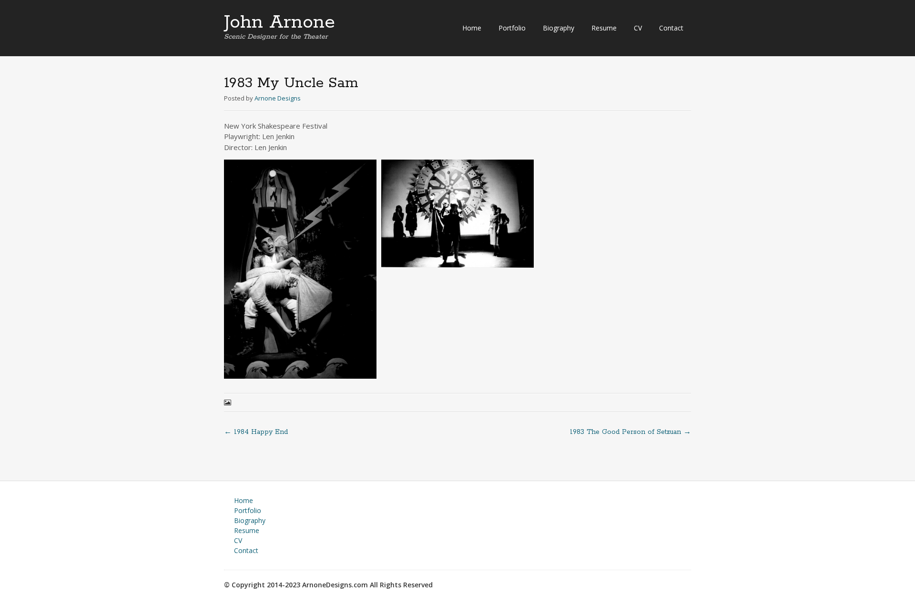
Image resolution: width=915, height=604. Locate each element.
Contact (671, 27)
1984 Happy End (256, 432)
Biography (558, 27)
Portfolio (512, 27)
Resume (604, 27)
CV (638, 27)
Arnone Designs (277, 98)
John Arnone (279, 22)
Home (471, 27)
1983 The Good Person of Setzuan (630, 432)
